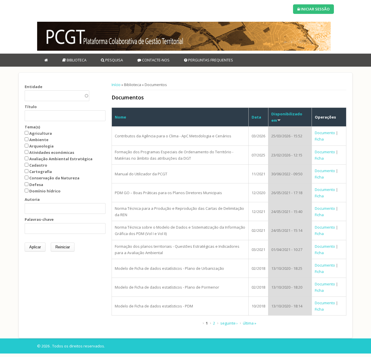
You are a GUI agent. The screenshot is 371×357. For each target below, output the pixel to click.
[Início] (184, 36)
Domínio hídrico (45, 191)
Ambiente (38, 139)
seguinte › (229, 323)
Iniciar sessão (315, 9)
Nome (120, 117)
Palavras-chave (39, 219)
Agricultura (40, 133)
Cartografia (40, 171)
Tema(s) (32, 127)
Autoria (32, 199)
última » (249, 323)
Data (256, 117)
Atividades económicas (51, 152)
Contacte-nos (155, 60)
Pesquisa (113, 60)
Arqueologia (41, 146)
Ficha (319, 139)
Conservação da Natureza (54, 178)
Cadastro (38, 165)
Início (116, 84)
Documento (325, 132)
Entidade (33, 86)
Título (31, 106)
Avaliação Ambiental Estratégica (60, 158)
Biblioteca (76, 60)
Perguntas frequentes (210, 60)
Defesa (36, 184)
